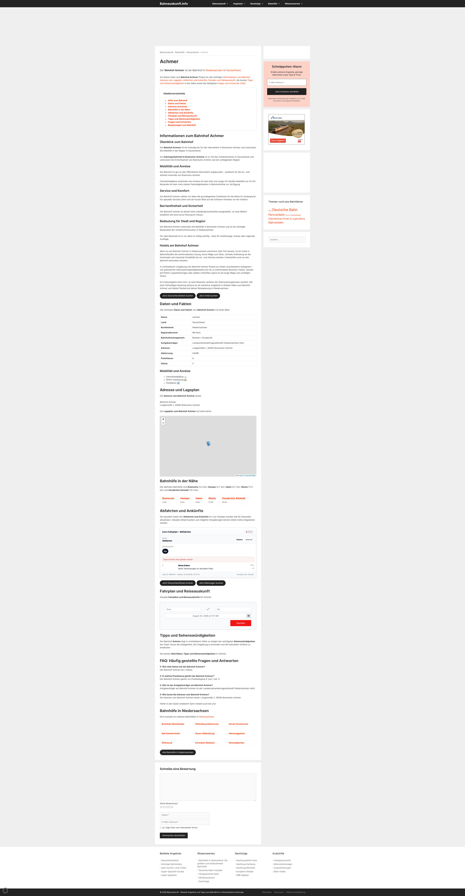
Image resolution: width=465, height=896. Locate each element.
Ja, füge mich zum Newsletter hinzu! (179, 827)
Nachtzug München (245, 868)
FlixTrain (288, 215)
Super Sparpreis (169, 875)
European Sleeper (244, 871)
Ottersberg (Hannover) (207, 724)
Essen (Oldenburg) (205, 733)
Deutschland (192, 52)
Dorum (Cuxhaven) (238, 724)
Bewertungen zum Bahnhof (182, 125)
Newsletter (267, 892)
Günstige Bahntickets (171, 864)
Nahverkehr (276, 222)
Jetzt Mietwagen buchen (211, 583)
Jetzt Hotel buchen (208, 295)
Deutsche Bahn (285, 210)
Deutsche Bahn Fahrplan (211, 870)
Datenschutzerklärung (295, 892)
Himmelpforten (236, 743)
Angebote (238, 3)
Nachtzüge (255, 3)
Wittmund (167, 743)
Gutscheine (296, 215)
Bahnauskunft (219, 3)
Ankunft (249, 540)
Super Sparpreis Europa (172, 871)
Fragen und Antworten (179, 122)
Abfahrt (239, 540)
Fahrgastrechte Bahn (209, 874)
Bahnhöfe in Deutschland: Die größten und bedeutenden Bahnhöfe (212, 863)
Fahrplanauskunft (282, 860)
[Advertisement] (232, 27)
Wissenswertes (292, 3)
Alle (165, 551)
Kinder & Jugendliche (294, 218)
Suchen (240, 623)
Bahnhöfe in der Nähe (179, 109)
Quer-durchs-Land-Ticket (173, 868)
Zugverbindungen (282, 868)
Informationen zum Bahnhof (236, 77)
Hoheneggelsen (237, 733)
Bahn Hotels (280, 871)
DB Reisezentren (207, 877)
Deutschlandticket (170, 860)
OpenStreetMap (250, 475)
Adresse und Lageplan (171, 80)
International (275, 218)
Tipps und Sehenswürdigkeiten (184, 119)
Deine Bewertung (169, 803)
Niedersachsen (214, 70)
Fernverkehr (276, 214)
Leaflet (240, 475)
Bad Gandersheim (171, 733)
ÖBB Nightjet (242, 875)
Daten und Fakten (177, 103)
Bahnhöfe (272, 3)
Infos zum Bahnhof (177, 100)
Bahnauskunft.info (174, 3)
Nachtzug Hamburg (245, 864)
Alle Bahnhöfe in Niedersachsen (177, 752)
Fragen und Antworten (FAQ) (231, 83)
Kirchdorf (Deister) (205, 743)
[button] (208, 443)
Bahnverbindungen (283, 864)
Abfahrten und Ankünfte (195, 80)
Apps (270, 210)
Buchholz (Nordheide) (173, 724)
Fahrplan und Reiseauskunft (221, 80)
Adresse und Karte (177, 106)
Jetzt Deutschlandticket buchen (177, 295)
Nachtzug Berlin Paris (246, 860)
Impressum (279, 892)
